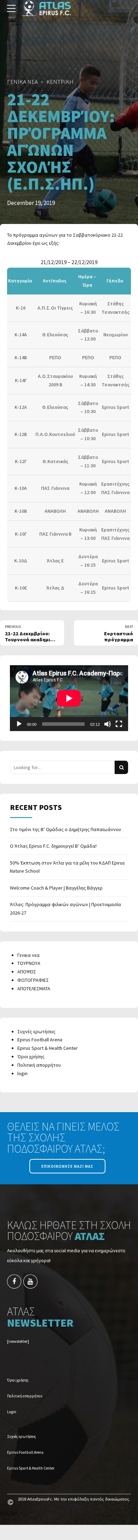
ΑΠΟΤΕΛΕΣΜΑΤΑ (33, 988)
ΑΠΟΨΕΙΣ (26, 971)
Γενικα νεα (28, 955)
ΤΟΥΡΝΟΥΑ (28, 963)
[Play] (19, 724)
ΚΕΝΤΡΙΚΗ (60, 82)
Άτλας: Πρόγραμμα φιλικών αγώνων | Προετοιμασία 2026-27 (65, 908)
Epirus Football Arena (39, 1039)
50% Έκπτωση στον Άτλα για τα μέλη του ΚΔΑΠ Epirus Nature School (67, 867)
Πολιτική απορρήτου (39, 1065)
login (22, 1073)
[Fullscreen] (118, 724)
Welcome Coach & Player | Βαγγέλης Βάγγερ (56, 888)
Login (11, 1411)
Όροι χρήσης (31, 1056)
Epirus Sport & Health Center (47, 1048)
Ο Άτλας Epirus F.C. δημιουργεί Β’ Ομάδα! (53, 846)
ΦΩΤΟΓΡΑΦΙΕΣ (33, 980)
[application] (69, 698)
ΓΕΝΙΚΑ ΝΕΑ (22, 82)
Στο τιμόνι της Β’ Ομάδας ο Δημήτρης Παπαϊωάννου (65, 829)
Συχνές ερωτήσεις (36, 1031)
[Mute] (107, 724)
